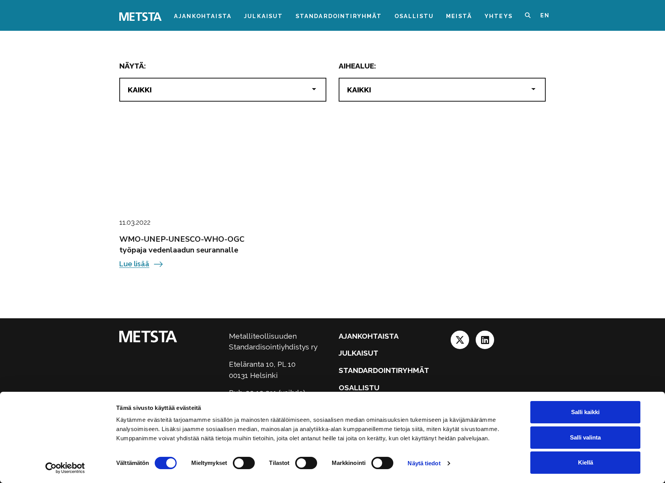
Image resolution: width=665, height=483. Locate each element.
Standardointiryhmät (339, 16)
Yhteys (499, 16)
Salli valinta (585, 437)
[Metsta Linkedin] (484, 342)
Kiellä (585, 462)
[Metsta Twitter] (460, 342)
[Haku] (532, 15)
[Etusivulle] (140, 16)
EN (545, 15)
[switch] (244, 463)
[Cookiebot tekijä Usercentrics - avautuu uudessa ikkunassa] (65, 468)
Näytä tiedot (424, 463)
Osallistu (414, 16)
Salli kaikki (585, 412)
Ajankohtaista (203, 16)
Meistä (459, 16)
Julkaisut (263, 16)
